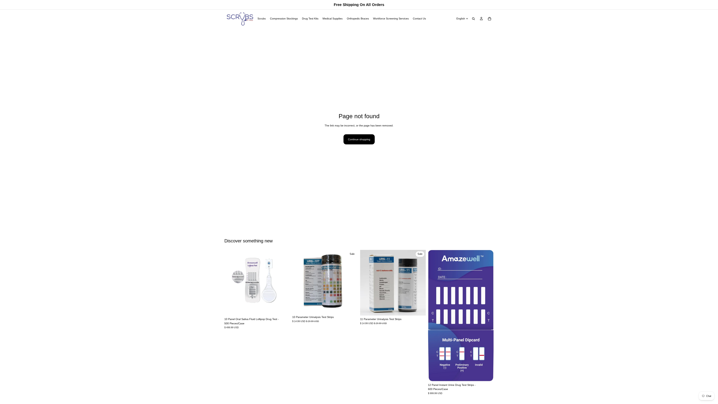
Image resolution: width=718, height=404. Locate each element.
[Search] (473, 19)
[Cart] (489, 19)
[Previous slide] (230, 283)
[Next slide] (284, 283)
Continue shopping (359, 139)
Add (287, 309)
